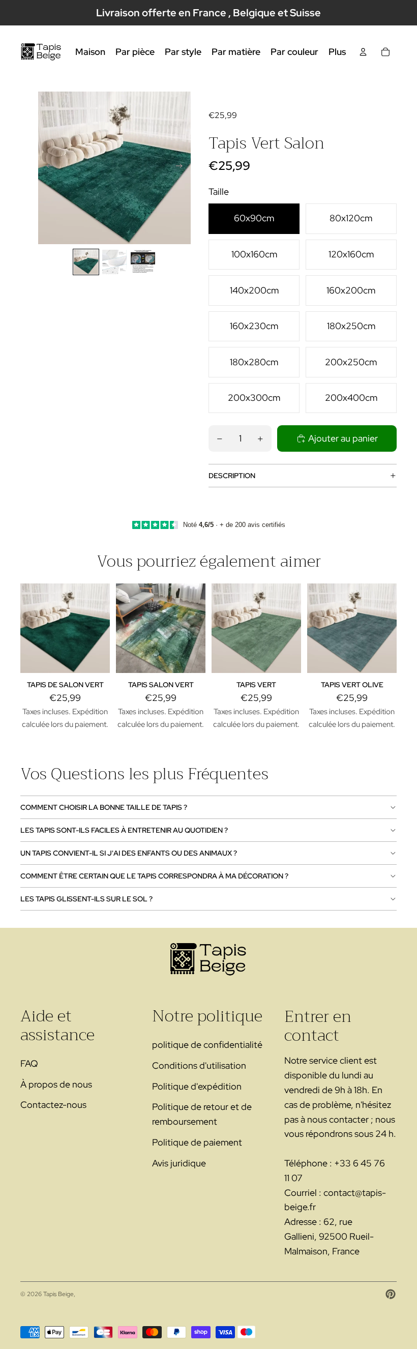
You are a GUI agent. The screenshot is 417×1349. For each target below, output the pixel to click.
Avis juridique (179, 1163)
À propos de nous (56, 1084)
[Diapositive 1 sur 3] (86, 262)
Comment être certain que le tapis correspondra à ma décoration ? (154, 876)
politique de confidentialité (207, 1044)
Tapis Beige (58, 1294)
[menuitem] (337, 52)
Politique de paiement (197, 1142)
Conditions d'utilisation (199, 1065)
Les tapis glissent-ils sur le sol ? (86, 898)
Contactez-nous (53, 1104)
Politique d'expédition (197, 1086)
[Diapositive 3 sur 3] (143, 262)
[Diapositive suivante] (182, 168)
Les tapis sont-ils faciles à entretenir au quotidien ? (124, 830)
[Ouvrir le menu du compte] (363, 52)
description (231, 475)
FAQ (29, 1063)
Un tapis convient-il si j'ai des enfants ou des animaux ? (128, 853)
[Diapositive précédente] (46, 168)
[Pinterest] (390, 1294)
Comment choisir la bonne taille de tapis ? (103, 807)
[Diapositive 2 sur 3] (114, 262)
